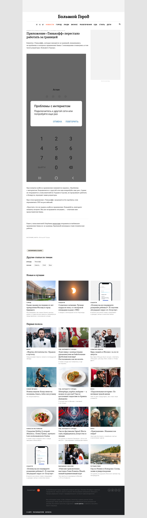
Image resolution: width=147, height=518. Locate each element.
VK (110, 490)
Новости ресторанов (34, 428)
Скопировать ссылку (35, 250)
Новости (30, 31)
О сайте (29, 512)
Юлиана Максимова (41, 30)
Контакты (48, 512)
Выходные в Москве (66, 466)
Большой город (31, 490)
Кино (28, 349)
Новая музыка (31, 389)
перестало (56, 223)
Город (28, 302)
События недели (96, 349)
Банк (50, 265)
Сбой (44, 265)
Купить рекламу (105, 81)
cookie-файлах (79, 504)
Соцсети (61, 302)
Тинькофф (38, 262)
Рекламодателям (38, 512)
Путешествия (95, 466)
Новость (37, 265)
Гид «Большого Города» (67, 349)
